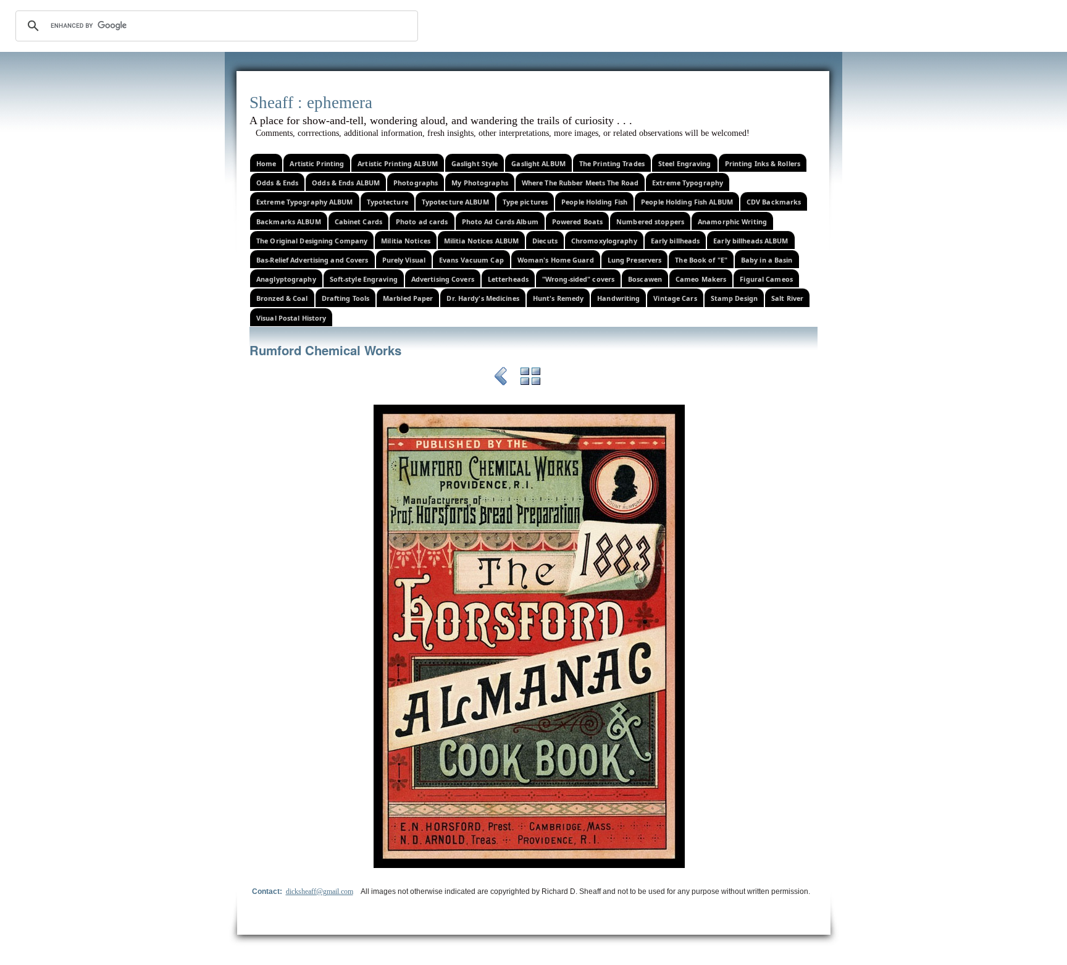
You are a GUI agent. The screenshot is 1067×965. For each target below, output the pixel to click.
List (530, 378)
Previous (500, 378)
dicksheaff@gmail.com (319, 891)
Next (560, 378)
